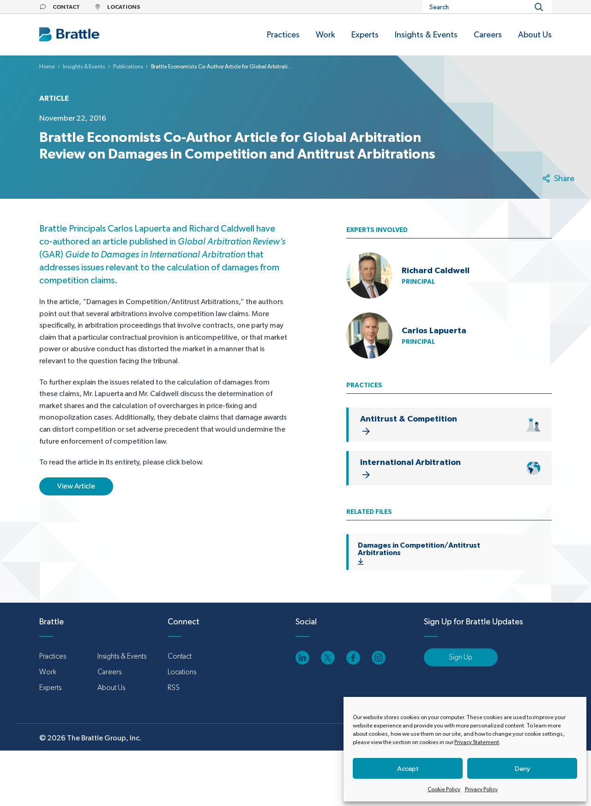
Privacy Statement (476, 742)
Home (47, 66)
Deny (522, 768)
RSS (174, 687)
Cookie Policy (444, 789)
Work (47, 671)
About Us (111, 687)
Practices (52, 656)
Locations (182, 671)
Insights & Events (84, 66)
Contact (180, 656)
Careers (109, 671)
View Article (76, 486)
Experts (50, 687)
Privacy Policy (481, 789)
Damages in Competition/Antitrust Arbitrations (419, 548)
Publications (128, 66)
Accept (408, 768)
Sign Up (460, 657)
